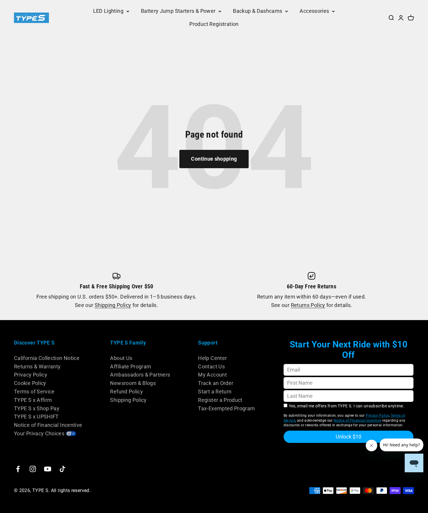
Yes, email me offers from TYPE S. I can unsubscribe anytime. (347, 406)
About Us (121, 358)
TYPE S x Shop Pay (36, 408)
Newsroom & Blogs (133, 383)
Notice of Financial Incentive (48, 425)
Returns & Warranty (37, 366)
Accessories (314, 11)
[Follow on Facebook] (18, 469)
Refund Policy (126, 391)
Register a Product (220, 400)
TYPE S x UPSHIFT (36, 416)
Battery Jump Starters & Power (178, 11)
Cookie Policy (30, 383)
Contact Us (211, 366)
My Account (212, 375)
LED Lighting (108, 11)
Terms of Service (34, 391)
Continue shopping (214, 159)
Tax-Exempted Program (226, 408)
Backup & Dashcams (257, 11)
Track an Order (215, 383)
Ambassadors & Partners (140, 375)
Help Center (212, 358)
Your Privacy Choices (39, 433)
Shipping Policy (113, 305)
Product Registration (213, 24)
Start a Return (214, 391)
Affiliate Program (130, 366)
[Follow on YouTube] (48, 469)
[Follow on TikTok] (62, 469)
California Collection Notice (46, 358)
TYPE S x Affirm (33, 400)
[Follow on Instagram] (33, 469)
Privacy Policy (30, 375)
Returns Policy (308, 305)
